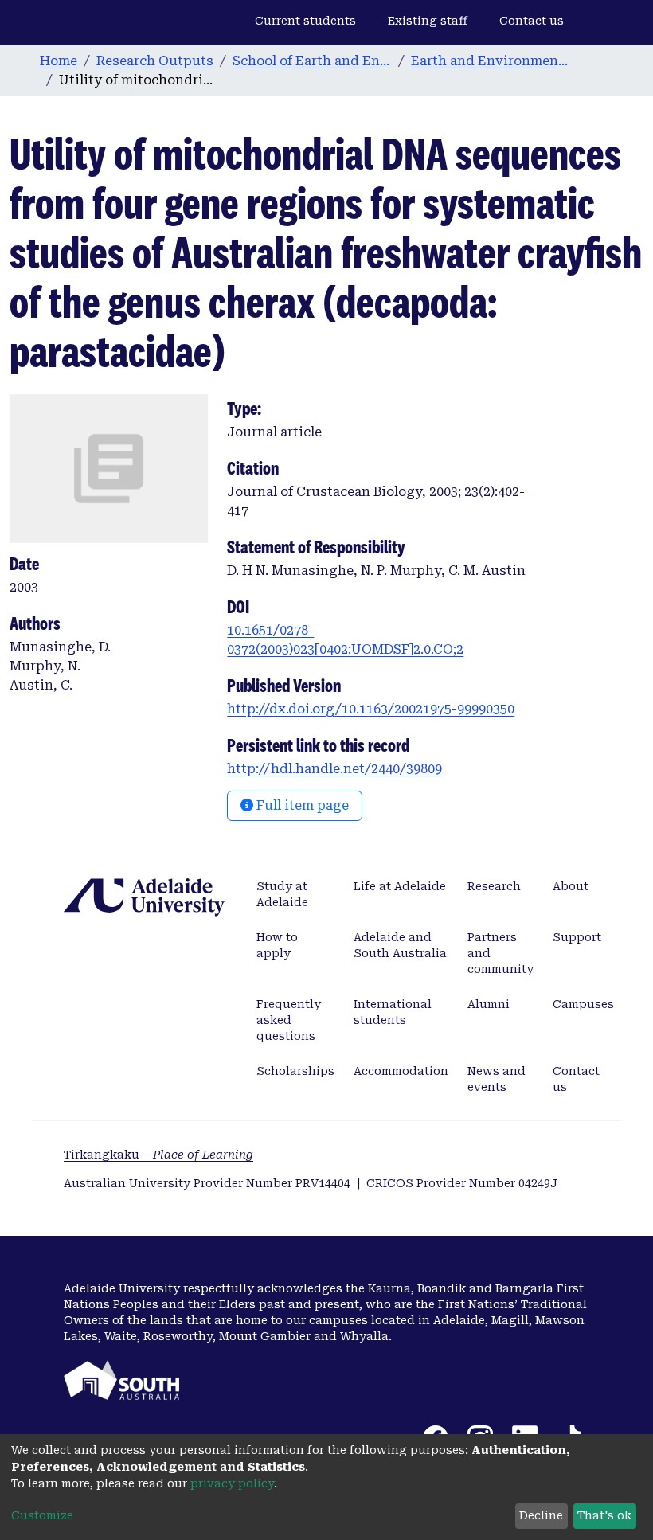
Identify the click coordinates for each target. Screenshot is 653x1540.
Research (494, 886)
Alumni (488, 1004)
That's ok (604, 1515)
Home (58, 60)
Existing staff (427, 20)
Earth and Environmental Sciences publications (490, 60)
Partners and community (500, 953)
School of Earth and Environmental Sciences (312, 60)
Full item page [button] (301, 805)
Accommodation (401, 1071)
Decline (541, 1515)
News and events (496, 1079)
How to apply (277, 945)
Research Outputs (154, 60)
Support (577, 937)
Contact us (531, 20)
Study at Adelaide (282, 894)
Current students (305, 20)
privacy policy (232, 1483)
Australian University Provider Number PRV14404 (207, 1183)
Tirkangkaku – (158, 1154)
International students (393, 1012)
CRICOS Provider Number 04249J (461, 1183)
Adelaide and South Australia (400, 945)
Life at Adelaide (400, 886)
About (570, 886)
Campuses (583, 1004)
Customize (42, 1515)
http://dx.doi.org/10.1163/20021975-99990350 (370, 709)
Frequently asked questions (288, 1020)
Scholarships (295, 1071)
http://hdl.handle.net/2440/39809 (334, 768)
